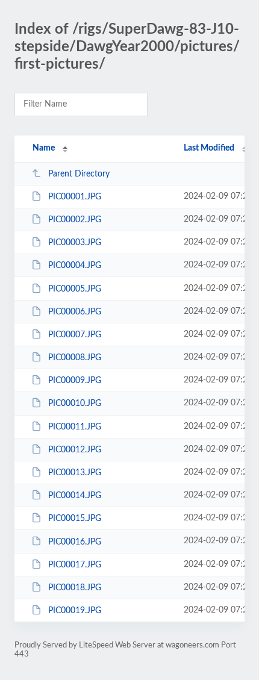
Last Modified (209, 148)
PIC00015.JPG (74, 518)
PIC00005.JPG (74, 289)
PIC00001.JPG (74, 197)
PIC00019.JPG (74, 611)
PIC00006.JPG (74, 312)
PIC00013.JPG (74, 473)
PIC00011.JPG (74, 427)
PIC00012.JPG (74, 450)
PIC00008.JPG (74, 358)
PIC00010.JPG (74, 403)
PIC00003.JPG (74, 243)
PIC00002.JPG (74, 220)
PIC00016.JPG (74, 541)
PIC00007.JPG (74, 335)
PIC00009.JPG (74, 380)
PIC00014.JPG (74, 495)
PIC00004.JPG (74, 265)
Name (44, 148)
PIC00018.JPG (74, 588)
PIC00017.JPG (74, 565)
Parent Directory (79, 174)
